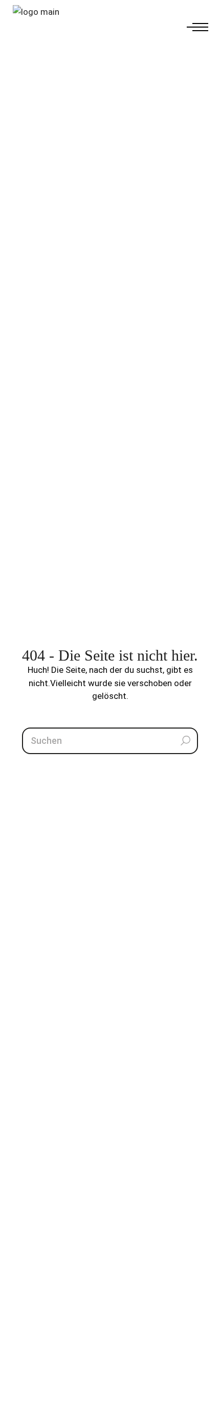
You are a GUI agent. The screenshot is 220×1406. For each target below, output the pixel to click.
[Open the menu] (197, 28)
